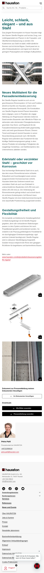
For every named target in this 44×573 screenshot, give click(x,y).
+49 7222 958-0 (7, 479)
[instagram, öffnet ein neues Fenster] (16, 489)
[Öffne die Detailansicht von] (22, 73)
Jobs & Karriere (8, 518)
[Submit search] (3, 8)
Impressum (6, 549)
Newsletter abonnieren (10, 530)
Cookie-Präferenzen (9, 562)
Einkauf (5, 545)
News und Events (9, 507)
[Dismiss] (39, 551)
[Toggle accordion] (40, 492)
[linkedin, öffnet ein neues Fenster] (3, 489)
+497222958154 (6, 448)
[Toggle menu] (41, 3)
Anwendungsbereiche (10, 492)
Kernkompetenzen (8, 496)
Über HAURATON (9, 513)
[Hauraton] (3, 3)
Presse (4, 522)
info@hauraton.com (8, 481)
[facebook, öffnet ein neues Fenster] (10, 489)
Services (5, 499)
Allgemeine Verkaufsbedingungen (15, 541)
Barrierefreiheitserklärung (11, 536)
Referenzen (6, 503)
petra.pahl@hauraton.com (10, 452)
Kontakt (5, 526)
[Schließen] (16, 565)
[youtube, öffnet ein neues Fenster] (22, 489)
